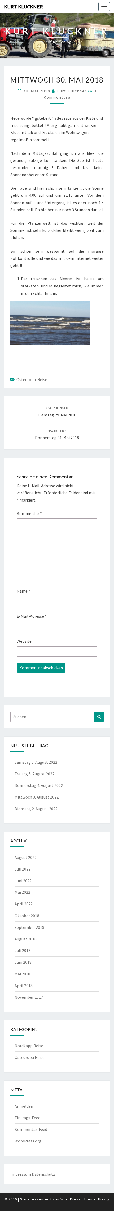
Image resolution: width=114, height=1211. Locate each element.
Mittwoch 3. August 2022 (37, 797)
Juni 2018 (23, 962)
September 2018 (29, 927)
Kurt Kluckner (23, 6)
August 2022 (26, 857)
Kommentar (29, 513)
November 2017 (29, 997)
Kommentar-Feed (31, 1129)
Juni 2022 (23, 880)
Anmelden (24, 1106)
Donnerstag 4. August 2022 (39, 785)
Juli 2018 (22, 950)
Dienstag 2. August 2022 (36, 808)
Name (23, 591)
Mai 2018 (22, 974)
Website (24, 641)
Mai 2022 (22, 892)
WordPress (70, 1199)
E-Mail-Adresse (32, 616)
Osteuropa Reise (31, 379)
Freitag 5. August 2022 (34, 773)
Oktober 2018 (27, 915)
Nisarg (104, 1199)
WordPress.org (28, 1140)
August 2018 (26, 938)
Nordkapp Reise (29, 1045)
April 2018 (24, 985)
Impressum (20, 1174)
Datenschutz (43, 1174)
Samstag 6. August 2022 (36, 762)
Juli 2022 (22, 869)
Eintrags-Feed (27, 1117)
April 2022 (24, 903)
